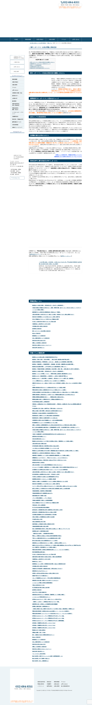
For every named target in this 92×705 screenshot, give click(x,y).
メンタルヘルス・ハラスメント (17, 113)
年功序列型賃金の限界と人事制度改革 (40, 401)
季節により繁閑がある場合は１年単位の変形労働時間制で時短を (47, 535)
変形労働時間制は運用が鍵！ (38, 552)
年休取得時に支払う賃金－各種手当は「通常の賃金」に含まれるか (47, 408)
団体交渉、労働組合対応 (17, 119)
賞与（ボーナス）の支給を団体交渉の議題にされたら (42, 62)
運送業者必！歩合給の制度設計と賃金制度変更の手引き (44, 413)
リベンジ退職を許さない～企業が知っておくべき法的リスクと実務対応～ (49, 380)
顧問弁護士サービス (16, 122)
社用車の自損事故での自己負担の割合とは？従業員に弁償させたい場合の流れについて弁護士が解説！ (55, 392)
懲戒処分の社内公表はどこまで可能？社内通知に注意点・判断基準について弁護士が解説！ (53, 441)
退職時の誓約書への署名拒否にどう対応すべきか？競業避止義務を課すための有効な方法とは (53, 394)
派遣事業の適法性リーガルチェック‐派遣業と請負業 (44, 479)
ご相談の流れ (17, 62)
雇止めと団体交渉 (36, 333)
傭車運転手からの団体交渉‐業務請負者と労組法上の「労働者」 (46, 312)
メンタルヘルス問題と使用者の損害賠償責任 (42, 582)
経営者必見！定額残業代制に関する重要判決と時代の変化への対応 (47, 509)
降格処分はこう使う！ (37, 561)
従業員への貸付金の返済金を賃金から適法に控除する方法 (45, 573)
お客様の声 (14, 98)
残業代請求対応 (41, 681)
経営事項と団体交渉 (36, 328)
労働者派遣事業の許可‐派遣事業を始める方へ (42, 493)
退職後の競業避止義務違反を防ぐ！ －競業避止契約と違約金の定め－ (48, 397)
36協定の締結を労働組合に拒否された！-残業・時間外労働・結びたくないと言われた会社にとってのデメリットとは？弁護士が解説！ (56, 308)
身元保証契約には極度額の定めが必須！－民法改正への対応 (46, 474)
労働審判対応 (15, 116)
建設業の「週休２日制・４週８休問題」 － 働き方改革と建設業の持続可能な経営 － (51, 359)
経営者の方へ (15, 95)
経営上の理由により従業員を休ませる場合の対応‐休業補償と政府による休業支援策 (51, 488)
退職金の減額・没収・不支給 (38, 632)
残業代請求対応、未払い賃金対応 (16, 104)
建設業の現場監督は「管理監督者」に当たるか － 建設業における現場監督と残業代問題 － (52, 361)
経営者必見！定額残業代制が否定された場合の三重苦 (44, 512)
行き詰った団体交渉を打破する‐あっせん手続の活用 (44, 321)
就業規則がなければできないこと (39, 571)
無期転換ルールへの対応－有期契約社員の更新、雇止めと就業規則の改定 (49, 563)
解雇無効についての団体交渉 (38, 335)
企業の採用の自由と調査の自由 (39, 443)
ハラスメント (41, 686)
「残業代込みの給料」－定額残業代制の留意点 (42, 533)
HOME (16, 39)
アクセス (64, 39)
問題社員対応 (41, 684)
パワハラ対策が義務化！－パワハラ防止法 (41, 498)
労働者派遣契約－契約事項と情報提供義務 (41, 490)
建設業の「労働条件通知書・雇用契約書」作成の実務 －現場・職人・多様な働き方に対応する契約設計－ (56, 369)
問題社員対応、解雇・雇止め (15, 108)
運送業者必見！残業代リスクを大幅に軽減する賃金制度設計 (46, 415)
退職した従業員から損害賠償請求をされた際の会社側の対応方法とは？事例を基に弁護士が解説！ (54, 425)
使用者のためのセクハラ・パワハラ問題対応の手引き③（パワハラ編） (48, 615)
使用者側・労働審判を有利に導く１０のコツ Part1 (43, 627)
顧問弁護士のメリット (35, 254)
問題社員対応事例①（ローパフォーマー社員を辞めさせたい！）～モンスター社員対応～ (52, 613)
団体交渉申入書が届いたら (38, 347)
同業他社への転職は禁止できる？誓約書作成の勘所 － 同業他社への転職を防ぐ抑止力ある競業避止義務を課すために (56, 405)
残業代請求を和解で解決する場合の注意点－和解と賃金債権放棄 (47, 556)
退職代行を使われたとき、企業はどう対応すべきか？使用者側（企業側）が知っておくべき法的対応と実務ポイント (57, 384)
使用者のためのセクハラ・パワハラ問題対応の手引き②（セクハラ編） (48, 618)
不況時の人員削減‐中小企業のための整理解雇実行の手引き (45, 476)
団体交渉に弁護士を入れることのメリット (41, 345)
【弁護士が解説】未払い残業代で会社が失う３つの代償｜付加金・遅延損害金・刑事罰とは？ (53, 608)
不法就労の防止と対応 (37, 519)
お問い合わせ (75, 39)
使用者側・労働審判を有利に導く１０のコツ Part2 (43, 625)
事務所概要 (28, 39)
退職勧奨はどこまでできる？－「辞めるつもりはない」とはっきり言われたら (50, 457)
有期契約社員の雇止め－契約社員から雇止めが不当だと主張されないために (49, 460)
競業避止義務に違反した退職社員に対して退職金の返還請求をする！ (48, 399)
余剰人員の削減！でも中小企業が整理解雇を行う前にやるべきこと (47, 464)
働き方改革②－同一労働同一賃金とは (40, 658)
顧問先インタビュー (66, 256)
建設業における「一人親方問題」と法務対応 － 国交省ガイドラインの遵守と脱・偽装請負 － (53, 378)
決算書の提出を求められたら (36, 66)
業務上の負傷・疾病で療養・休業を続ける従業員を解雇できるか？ (47, 410)
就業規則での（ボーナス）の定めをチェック (40, 63)
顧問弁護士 (49, 686)
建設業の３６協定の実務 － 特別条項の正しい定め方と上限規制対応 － (48, 305)
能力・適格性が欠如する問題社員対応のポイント (43, 634)
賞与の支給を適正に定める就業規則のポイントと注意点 (44, 540)
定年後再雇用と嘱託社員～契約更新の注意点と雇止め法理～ (46, 446)
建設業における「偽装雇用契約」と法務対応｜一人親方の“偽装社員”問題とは (50, 376)
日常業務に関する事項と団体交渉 (39, 326)
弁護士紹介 (56, 684)
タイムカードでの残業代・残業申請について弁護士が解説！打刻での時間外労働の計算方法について (55, 467)
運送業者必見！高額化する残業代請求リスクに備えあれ (44, 417)
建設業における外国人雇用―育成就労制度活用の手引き (44, 357)
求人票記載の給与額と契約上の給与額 (40, 587)
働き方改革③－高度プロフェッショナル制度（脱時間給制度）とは (47, 656)
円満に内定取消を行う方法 (38, 585)
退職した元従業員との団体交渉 (39, 342)
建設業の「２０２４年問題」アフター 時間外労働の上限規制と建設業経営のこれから (52, 373)
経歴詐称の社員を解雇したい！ (39, 436)
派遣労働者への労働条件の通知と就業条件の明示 (43, 524)
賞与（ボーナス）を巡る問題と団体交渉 (41, 331)
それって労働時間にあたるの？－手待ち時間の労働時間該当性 (46, 578)
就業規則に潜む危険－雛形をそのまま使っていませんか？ (45, 580)
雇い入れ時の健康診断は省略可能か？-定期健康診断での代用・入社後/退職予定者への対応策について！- (56, 427)
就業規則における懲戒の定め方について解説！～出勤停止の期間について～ (49, 542)
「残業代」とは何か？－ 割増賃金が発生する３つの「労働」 (46, 601)
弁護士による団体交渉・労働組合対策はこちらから (68, 154)
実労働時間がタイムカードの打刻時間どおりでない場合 (44, 422)
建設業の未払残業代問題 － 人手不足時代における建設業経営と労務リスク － (49, 366)
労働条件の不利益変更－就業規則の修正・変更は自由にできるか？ (47, 568)
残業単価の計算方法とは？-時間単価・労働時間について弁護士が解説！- (48, 594)
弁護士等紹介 (40, 39)
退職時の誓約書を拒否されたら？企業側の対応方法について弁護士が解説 (49, 387)
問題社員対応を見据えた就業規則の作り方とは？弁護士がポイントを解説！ (49, 389)
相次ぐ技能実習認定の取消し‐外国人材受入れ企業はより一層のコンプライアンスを (51, 528)
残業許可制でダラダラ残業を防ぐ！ (40, 575)
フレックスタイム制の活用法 (38, 653)
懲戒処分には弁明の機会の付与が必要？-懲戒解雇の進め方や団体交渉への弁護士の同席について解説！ (55, 450)
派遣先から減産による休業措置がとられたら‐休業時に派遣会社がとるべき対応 (50, 481)
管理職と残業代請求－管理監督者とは (40, 606)
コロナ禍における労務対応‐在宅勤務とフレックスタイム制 (45, 448)
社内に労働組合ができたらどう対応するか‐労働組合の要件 (45, 319)
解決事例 (14, 101)
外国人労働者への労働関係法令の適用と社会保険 (43, 516)
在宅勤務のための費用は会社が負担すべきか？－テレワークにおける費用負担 (50, 469)
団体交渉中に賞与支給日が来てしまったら (40, 68)
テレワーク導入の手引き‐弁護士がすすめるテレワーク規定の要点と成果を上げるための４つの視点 (54, 486)
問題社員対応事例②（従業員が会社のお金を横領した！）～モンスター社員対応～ (51, 611)
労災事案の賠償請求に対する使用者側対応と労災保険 (44, 514)
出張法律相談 (15, 124)
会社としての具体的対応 (35, 65)
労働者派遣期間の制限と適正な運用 (40, 526)
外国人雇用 (16, 71)
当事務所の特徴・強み (17, 92)
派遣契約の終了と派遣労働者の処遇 (40, 531)
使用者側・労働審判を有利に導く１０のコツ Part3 (43, 623)
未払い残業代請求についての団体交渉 (40, 338)
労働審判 (49, 684)
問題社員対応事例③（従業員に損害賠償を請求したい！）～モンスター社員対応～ (51, 549)
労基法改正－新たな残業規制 (38, 505)
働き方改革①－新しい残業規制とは (40, 660)
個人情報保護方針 (65, 686)
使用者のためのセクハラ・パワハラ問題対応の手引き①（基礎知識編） (48, 620)
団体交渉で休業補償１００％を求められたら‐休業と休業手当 (46, 316)
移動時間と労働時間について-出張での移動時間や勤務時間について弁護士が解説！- (51, 455)
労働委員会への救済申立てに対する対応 (41, 324)
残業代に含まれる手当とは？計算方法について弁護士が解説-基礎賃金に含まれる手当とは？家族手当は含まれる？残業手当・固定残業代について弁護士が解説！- (56, 546)
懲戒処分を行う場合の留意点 (38, 630)
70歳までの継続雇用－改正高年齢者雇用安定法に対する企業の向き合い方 (49, 434)
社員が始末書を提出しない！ (38, 438)
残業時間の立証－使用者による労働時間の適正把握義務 (44, 604)
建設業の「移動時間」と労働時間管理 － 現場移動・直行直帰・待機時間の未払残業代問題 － (53, 364)
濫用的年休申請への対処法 (38, 462)
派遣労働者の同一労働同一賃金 (39, 495)
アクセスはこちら (15, 177)
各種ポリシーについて (17, 127)
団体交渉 (49, 681)
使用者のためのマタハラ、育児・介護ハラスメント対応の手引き (47, 599)
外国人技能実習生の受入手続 (38, 521)
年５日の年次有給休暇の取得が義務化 (40, 507)
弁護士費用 (52, 39)
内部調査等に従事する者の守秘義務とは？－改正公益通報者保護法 (47, 420)
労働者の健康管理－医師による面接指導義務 (42, 500)
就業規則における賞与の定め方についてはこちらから (68, 156)
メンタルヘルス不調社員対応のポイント (41, 597)
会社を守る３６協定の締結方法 (39, 592)
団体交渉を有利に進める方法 (38, 340)
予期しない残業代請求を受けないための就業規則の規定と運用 (46, 538)
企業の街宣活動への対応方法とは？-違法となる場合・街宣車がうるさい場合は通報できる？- (53, 314)
